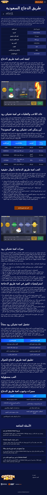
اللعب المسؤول (35, 477)
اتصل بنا (34, 475)
